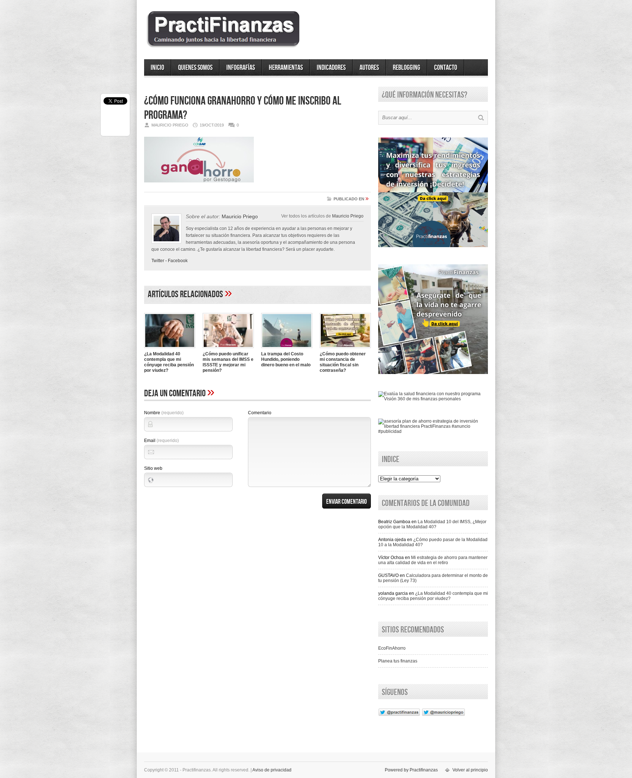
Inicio (157, 67)
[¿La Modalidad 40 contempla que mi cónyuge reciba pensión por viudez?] (169, 348)
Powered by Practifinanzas (411, 770)
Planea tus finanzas (397, 661)
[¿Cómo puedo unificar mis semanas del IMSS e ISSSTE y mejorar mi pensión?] (228, 348)
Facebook (178, 260)
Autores (369, 67)
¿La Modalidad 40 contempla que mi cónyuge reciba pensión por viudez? (169, 362)
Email (161, 440)
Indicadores (331, 67)
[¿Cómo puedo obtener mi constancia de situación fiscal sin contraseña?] (345, 348)
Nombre (164, 412)
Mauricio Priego (348, 216)
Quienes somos (195, 67)
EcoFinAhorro (392, 648)
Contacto (445, 67)
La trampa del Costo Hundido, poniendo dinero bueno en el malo (286, 359)
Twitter (157, 260)
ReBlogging (406, 67)
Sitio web (153, 468)
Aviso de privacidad (271, 770)
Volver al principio (470, 770)
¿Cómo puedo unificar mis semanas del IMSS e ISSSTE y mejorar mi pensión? (228, 362)
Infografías (240, 67)
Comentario (259, 412)
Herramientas (286, 67)
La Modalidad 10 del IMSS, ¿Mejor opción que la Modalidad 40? (432, 524)
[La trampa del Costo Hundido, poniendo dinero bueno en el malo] (286, 348)
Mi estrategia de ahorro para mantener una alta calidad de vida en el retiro (433, 560)
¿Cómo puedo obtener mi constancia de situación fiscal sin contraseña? (343, 362)
